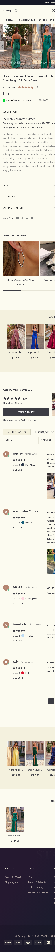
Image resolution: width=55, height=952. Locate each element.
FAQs (30, 877)
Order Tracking (35, 887)
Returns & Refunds (37, 882)
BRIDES (42, 19)
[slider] (25, 87)
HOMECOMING (26, 19)
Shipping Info (12, 882)
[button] (2, 46)
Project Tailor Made (38, 893)
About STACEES (13, 877)
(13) (37, 87)
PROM (10, 19)
